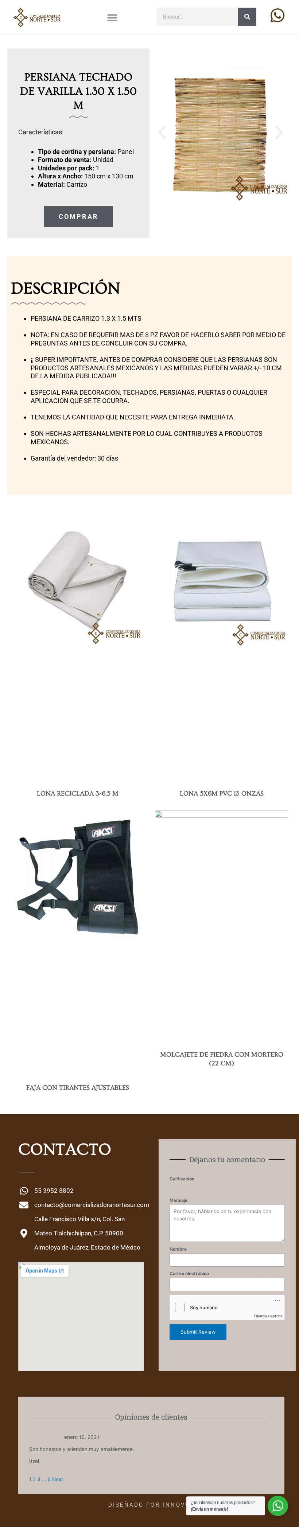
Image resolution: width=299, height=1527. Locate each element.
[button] (112, 18)
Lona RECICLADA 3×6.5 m (78, 793)
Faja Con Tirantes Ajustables (77, 1088)
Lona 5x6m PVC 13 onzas (222, 793)
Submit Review (197, 1332)
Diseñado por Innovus (151, 1505)
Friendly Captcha (268, 1316)
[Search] (247, 17)
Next (57, 1479)
